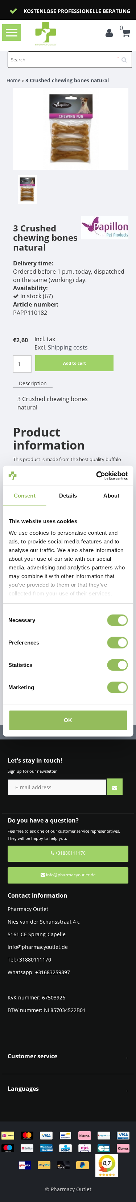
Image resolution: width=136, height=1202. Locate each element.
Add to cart (74, 363)
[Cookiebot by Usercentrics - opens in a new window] (97, 475)
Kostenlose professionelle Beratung (77, 11)
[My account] (111, 34)
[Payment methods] (68, 1150)
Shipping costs (68, 347)
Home (14, 80)
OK (68, 720)
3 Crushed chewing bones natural (67, 80)
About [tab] (111, 495)
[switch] (117, 642)
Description (33, 383)
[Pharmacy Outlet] (57, 33)
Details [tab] (68, 495)
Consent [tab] (25, 495)
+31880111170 (70, 853)
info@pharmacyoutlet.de (71, 875)
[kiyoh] (106, 1164)
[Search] (126, 57)
